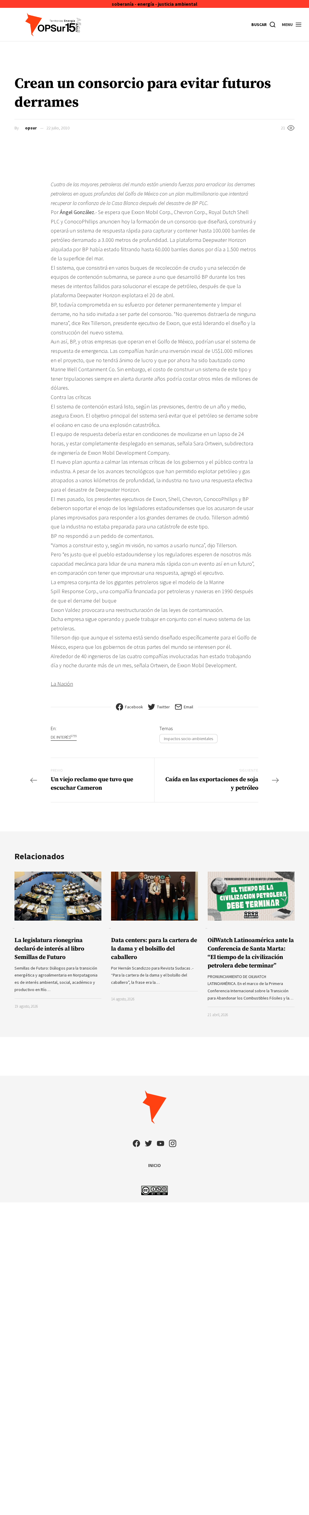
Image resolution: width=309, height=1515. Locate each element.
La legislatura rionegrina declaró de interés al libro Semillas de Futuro (49, 949)
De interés (64, 737)
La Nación (62, 683)
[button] (291, 24)
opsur (31, 128)
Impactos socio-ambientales (188, 738)
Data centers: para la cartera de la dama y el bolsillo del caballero (154, 949)
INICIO (154, 1165)
